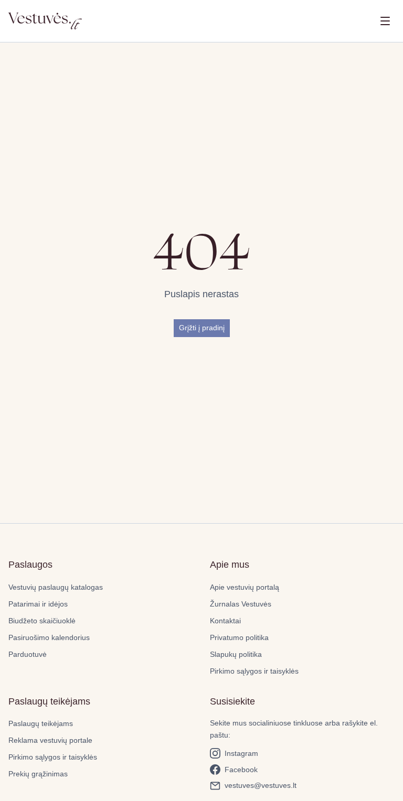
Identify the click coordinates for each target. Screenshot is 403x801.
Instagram (241, 753)
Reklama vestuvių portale (50, 740)
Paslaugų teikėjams (40, 723)
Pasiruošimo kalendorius (49, 637)
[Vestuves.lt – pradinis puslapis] (45, 21)
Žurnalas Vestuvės (240, 604)
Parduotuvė (27, 654)
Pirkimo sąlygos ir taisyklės (254, 671)
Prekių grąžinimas (38, 774)
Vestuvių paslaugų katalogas (55, 587)
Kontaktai (225, 620)
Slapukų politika (236, 654)
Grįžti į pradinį (202, 327)
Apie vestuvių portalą (244, 587)
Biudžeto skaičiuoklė (42, 620)
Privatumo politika (239, 637)
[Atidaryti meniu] (385, 21)
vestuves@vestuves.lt (260, 785)
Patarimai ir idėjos (38, 604)
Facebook (241, 769)
